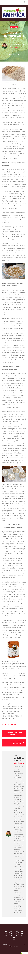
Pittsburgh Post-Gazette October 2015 (14, 733)
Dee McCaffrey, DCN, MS (17, 45)
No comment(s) (14, 55)
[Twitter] (11, 933)
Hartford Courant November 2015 (15, 742)
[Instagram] (17, 933)
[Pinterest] (14, 938)
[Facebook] (6, 933)
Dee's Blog (14, 27)
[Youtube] (22, 933)
